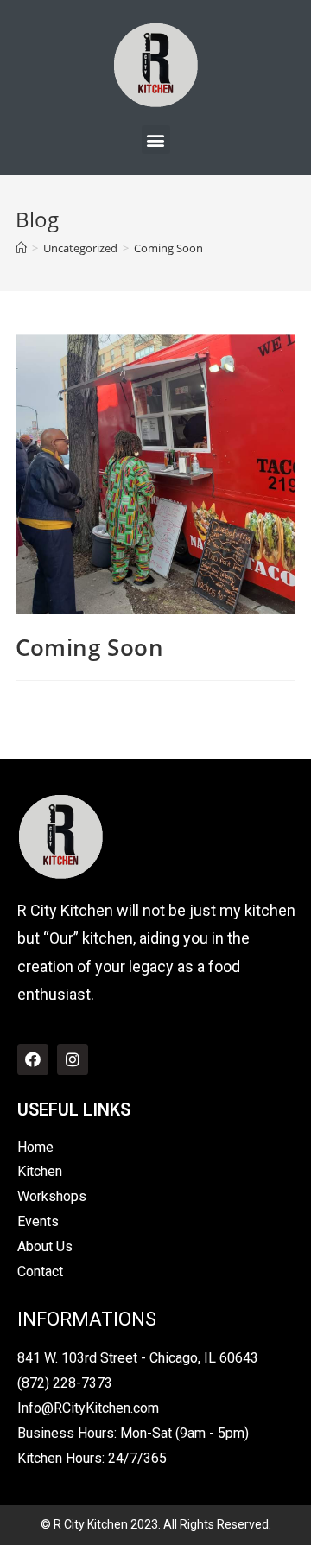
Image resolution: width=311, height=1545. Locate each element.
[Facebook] (32, 1059)
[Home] (21, 248)
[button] (156, 139)
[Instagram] (72, 1059)
